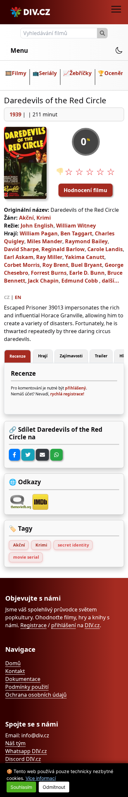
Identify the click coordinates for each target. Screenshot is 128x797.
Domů (13, 663)
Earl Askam (18, 257)
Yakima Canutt (84, 257)
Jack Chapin (43, 280)
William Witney (76, 225)
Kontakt (15, 671)
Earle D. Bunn (87, 272)
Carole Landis (105, 249)
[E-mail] (42, 455)
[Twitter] (27, 455)
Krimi (43, 217)
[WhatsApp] (56, 455)
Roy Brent (55, 265)
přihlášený (75, 388)
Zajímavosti (71, 356)
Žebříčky (81, 73)
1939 (15, 114)
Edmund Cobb (79, 280)
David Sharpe (21, 249)
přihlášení (63, 625)
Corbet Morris (22, 265)
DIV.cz (92, 625)
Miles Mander (44, 241)
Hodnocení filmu (85, 190)
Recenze (18, 356)
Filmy (19, 73)
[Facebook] (14, 455)
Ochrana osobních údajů (36, 694)
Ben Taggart (76, 233)
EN (18, 297)
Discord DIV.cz (23, 759)
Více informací (41, 778)
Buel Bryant (86, 265)
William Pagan (39, 233)
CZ (7, 297)
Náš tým (15, 743)
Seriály (48, 73)
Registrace (33, 625)
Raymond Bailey (86, 241)
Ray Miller (49, 257)
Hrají (43, 356)
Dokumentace (22, 679)
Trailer (101, 356)
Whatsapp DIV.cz (26, 751)
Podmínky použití (27, 686)
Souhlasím (21, 787)
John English (37, 225)
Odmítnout (54, 787)
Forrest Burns (49, 272)
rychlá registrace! (67, 394)
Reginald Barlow (63, 249)
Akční (26, 217)
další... (110, 280)
